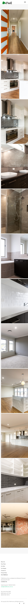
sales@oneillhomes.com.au (7, 586)
